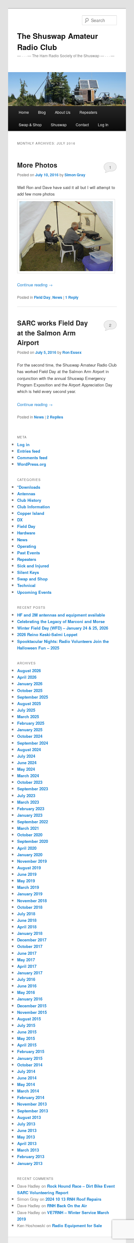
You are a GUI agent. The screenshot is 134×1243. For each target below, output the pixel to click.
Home (24, 112)
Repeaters (26, 559)
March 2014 (28, 1091)
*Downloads (28, 487)
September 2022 (32, 822)
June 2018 (26, 920)
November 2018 (32, 900)
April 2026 (26, 677)
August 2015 (29, 1019)
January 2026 (29, 683)
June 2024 (26, 762)
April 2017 (26, 966)
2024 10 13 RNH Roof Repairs (73, 1199)
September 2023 (32, 789)
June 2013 (26, 1130)
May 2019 (26, 881)
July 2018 (26, 914)
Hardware (26, 533)
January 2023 (29, 815)
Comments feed (32, 457)
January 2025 (29, 729)
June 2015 (26, 1032)
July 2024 (26, 756)
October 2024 (29, 736)
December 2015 (31, 1006)
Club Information (33, 507)
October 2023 (29, 782)
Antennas (26, 494)
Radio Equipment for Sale (77, 1225)
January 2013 (29, 1163)
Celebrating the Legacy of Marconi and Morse (61, 621)
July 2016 (26, 979)
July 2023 (26, 795)
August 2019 (29, 868)
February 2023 (30, 808)
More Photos (37, 164)
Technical (26, 585)
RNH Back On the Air (67, 1205)
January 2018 (29, 933)
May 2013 (26, 1137)
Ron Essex (72, 352)
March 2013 (28, 1150)
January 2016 (29, 999)
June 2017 (26, 953)
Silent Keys (28, 572)
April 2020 (26, 848)
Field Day (42, 297)
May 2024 (26, 769)
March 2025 (28, 716)
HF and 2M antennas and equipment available (61, 615)
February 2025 (30, 723)
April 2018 (26, 927)
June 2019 (26, 874)
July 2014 (26, 1071)
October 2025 (29, 690)
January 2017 (29, 973)
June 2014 (26, 1078)
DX (20, 520)
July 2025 (26, 710)
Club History (29, 500)
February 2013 (30, 1156)
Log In (103, 124)
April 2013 (26, 1143)
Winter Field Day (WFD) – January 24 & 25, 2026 (62, 628)
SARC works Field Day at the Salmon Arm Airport (52, 332)
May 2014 (26, 1084)
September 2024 (32, 743)
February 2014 (30, 1097)
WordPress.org (31, 464)
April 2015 (26, 1045)
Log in (23, 444)
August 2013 (29, 1117)
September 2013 (32, 1111)
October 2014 (29, 1065)
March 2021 (28, 828)
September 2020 (32, 841)
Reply (72, 297)
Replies (55, 417)
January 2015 (29, 1058)
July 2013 (26, 1124)
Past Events (28, 553)
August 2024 (29, 749)
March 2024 (28, 776)
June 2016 (26, 986)
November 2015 (32, 1012)
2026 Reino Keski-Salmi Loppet (47, 634)
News (57, 297)
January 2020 (29, 854)
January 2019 (29, 894)
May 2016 (26, 992)
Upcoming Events (34, 592)
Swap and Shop (32, 579)
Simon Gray (75, 175)
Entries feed (28, 451)
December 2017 (31, 940)
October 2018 (29, 907)
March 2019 (28, 887)
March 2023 (28, 802)
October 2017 (29, 946)
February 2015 (30, 1051)
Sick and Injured (33, 566)
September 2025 (32, 697)
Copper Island (30, 513)
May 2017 (26, 960)
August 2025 (29, 703)
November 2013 (32, 1104)
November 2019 (32, 861)
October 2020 (29, 835)
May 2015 (26, 1038)
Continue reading (35, 285)
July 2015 (26, 1025)
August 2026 (29, 670)
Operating (26, 546)
